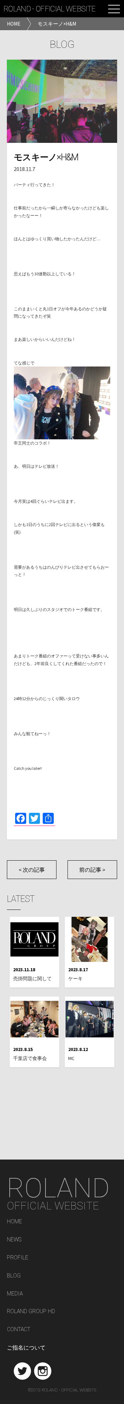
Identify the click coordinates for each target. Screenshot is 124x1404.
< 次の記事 (32, 869)
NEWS (14, 1240)
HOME (14, 1222)
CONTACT (18, 1330)
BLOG (14, 1276)
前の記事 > (92, 869)
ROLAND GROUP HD (31, 1312)
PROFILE (17, 1258)
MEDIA (15, 1294)
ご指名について (26, 1348)
